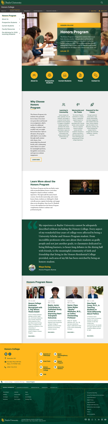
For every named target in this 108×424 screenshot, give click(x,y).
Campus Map (17, 394)
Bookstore (5, 399)
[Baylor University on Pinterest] (101, 420)
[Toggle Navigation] (23, 16)
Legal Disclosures (91, 402)
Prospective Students (9, 22)
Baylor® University (30, 419)
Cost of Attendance (91, 397)
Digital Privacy (90, 400)
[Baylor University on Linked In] (98, 420)
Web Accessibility (91, 414)
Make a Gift (104, 11)
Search (26, 394)
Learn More (36, 159)
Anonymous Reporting (92, 392)
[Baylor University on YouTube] (104, 420)
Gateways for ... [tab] (54, 387)
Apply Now (93, 11)
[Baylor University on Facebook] (88, 420)
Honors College (7, 7)
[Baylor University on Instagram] (92, 420)
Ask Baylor (5, 397)
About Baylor (6, 392)
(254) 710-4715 (12, 367)
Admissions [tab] (45, 387)
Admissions (27, 11)
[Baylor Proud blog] (85, 420)
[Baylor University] (11, 2)
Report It (89, 409)
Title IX (88, 411)
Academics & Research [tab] (22, 387)
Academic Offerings (15, 11)
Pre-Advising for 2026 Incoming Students (10, 33)
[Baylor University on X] (95, 420)
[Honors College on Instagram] (9, 354)
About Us (3, 11)
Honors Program (9, 15)
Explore (63, 51)
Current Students (38, 11)
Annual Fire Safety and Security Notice (95, 395)
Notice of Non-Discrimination (93, 407)
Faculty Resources (8, 29)
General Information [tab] (8, 387)
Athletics (5, 394)
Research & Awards (51, 11)
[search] (102, 2)
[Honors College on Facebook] (6, 354)
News (26, 392)
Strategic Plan (28, 399)
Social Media (28, 397)
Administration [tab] (35, 387)
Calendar (16, 392)
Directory (16, 397)
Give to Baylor (17, 399)
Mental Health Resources (92, 404)
